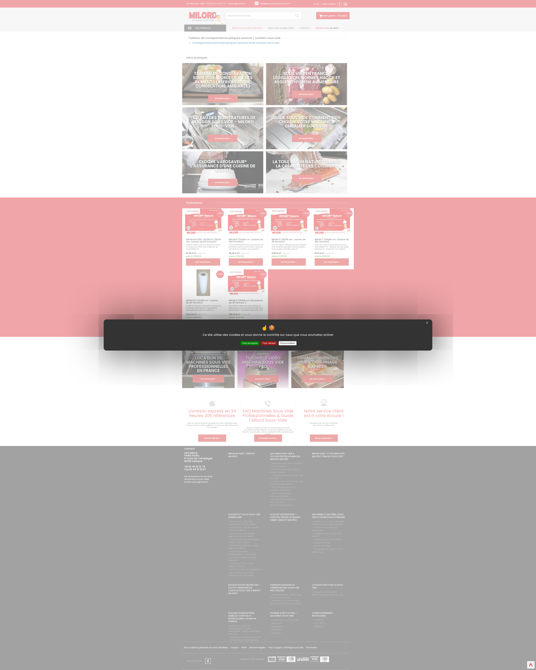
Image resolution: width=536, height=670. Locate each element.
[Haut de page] (531, 665)
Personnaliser (287, 343)
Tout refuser (269, 343)
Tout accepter (250, 343)
